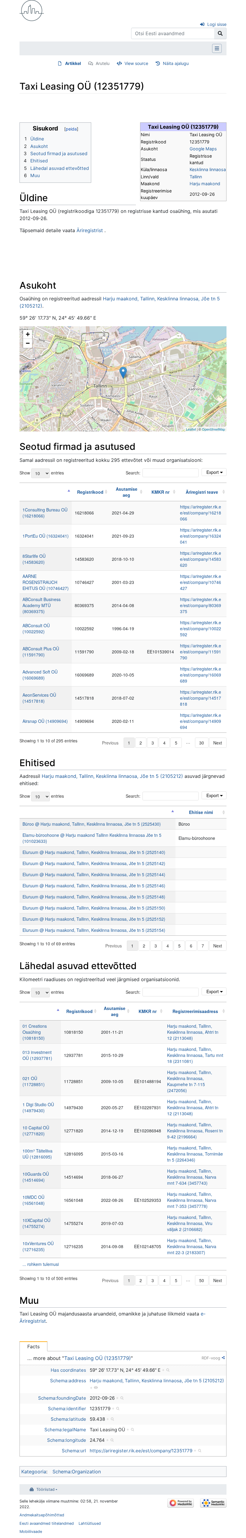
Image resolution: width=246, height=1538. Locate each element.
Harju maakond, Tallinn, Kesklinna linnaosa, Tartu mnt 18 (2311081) (195, 1055)
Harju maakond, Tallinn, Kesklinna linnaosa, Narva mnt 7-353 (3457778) (191, 1200)
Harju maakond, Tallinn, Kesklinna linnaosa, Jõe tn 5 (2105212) (112, 776)
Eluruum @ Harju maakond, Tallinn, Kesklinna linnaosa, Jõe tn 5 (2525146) (93, 886)
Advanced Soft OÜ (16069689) (40, 675)
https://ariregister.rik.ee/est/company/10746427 (200, 582)
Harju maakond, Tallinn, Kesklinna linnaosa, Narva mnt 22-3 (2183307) (191, 1246)
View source (136, 63)
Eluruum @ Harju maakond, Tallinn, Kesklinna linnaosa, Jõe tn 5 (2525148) (93, 897)
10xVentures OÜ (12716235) (38, 1246)
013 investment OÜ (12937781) (37, 1055)
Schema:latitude (68, 1419)
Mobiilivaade (31, 1531)
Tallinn (196, 176)
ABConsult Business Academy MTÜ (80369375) (41, 605)
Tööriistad (45, 1489)
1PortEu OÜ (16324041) (45, 536)
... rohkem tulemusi (40, 1264)
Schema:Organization (76, 1472)
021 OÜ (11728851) (33, 1081)
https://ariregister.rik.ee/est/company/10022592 (200, 628)
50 (201, 1280)
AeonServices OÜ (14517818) (39, 698)
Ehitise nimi (201, 812)
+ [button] (28, 334)
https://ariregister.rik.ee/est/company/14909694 (200, 721)
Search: (133, 473)
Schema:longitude (66, 1440)
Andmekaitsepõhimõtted (42, 1515)
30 (201, 743)
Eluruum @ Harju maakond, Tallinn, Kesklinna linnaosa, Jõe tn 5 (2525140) (93, 852)
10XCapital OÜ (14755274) (36, 1223)
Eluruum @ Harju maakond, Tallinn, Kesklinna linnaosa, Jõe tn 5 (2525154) (93, 930)
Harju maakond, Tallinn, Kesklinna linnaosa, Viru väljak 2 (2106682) (189, 1223)
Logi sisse (216, 24)
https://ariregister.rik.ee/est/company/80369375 (200, 605)
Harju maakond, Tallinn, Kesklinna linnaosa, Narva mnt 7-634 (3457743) (191, 1177)
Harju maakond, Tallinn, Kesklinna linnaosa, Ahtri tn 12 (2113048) (192, 1032)
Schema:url (74, 1451)
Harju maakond (205, 183)
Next (217, 743)
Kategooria (33, 1472)
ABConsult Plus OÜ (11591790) (40, 652)
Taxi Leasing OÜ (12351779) (97, 1358)
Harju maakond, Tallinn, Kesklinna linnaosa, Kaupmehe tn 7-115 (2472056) (189, 1081)
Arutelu (103, 63)
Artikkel (73, 63)
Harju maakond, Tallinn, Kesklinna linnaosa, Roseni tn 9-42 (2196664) (195, 1131)
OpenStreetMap (213, 429)
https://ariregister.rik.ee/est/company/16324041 (200, 536)
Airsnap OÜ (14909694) (45, 721)
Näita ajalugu (176, 63)
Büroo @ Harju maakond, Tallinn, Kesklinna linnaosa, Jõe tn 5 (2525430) (91, 824)
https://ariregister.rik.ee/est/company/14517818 (200, 698)
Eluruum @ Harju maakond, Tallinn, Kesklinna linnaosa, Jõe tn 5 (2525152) (93, 919)
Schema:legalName (65, 1429)
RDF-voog (211, 1357)
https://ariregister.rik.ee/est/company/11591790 (200, 652)
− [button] (28, 343)
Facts (33, 1346)
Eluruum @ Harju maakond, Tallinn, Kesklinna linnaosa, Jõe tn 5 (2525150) (93, 908)
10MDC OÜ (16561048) (33, 1200)
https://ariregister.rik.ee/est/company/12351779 (141, 1451)
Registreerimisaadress (195, 1011)
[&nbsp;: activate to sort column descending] (46, 492)
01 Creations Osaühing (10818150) (34, 1032)
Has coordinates (68, 1370)
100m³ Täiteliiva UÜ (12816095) (37, 1154)
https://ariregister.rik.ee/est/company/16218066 (200, 513)
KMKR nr (161, 492)
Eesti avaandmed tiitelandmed (47, 1523)
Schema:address (68, 1380)
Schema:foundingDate (62, 1398)
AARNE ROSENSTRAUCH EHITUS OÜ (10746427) (45, 582)
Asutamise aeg (126, 492)
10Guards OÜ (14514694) (35, 1177)
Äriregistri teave (202, 492)
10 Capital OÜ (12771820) (35, 1131)
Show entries (42, 472)
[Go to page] (220, 33)
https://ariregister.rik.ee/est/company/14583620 (200, 559)
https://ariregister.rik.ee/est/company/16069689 (200, 675)
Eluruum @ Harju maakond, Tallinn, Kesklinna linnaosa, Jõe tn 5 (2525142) (93, 863)
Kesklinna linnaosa (208, 169)
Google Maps (203, 148)
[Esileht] (32, 10)
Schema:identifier (67, 1408)
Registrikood (90, 492)
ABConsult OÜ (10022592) (36, 628)
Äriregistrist (89, 230)
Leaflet (191, 429)
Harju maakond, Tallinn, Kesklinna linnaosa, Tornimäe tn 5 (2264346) (195, 1154)
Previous (110, 743)
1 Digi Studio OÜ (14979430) (38, 1107)
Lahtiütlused (90, 1523)
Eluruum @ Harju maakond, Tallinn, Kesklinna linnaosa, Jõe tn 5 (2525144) (93, 874)
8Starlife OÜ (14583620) (34, 559)
